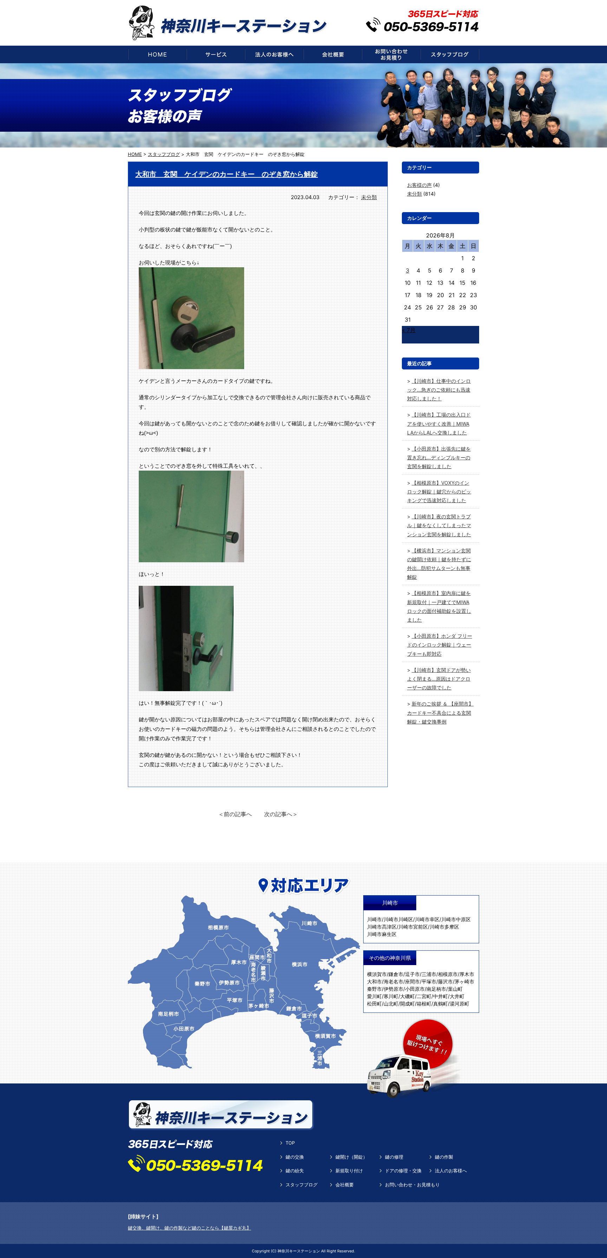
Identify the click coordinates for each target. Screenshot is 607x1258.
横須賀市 (377, 974)
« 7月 (409, 330)
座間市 (412, 981)
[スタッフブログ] (449, 54)
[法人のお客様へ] (274, 54)
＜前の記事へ (235, 814)
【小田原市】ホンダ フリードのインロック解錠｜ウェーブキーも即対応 (439, 644)
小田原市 (415, 989)
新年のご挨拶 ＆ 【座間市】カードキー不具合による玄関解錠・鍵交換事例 (440, 712)
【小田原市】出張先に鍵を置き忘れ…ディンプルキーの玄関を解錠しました (439, 457)
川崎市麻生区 (382, 934)
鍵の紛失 (295, 1170)
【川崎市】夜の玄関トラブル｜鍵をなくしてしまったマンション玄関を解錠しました (439, 525)
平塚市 (429, 981)
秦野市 (374, 989)
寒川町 (391, 996)
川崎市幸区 (427, 919)
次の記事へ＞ (281, 814)
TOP (290, 1143)
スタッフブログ (302, 1184)
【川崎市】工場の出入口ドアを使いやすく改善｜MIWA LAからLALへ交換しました (439, 423)
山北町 (391, 1004)
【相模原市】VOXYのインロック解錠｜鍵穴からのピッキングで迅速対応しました (439, 491)
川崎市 (374, 919)
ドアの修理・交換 (403, 1170)
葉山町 (455, 989)
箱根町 (424, 1004)
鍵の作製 (444, 1157)
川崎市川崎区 (398, 919)
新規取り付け (349, 1170)
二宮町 (424, 996)
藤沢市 (445, 981)
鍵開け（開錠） (351, 1157)
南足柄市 (436, 989)
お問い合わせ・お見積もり (412, 1184)
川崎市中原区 (456, 919)
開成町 (407, 1004)
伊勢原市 (393, 989)
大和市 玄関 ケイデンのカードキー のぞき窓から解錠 (226, 174)
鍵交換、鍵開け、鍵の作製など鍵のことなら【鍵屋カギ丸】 (189, 1228)
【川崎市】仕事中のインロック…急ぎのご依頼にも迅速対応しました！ (439, 389)
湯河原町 (459, 1004)
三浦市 (429, 974)
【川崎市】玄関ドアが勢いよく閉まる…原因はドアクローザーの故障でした (439, 678)
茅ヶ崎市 (464, 981)
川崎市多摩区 (444, 927)
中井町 (440, 996)
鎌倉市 (396, 974)
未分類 (369, 197)
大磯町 (407, 996)
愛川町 (374, 996)
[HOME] (157, 54)
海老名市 (393, 981)
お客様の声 (419, 185)
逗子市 (412, 974)
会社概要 (344, 1184)
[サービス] (216, 54)
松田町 (374, 1004)
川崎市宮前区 (413, 927)
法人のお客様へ (451, 1170)
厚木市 (466, 974)
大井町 (457, 996)
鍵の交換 (295, 1157)
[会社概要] (333, 54)
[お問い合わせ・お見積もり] (391, 54)
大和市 (374, 981)
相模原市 (448, 974)
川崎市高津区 (382, 927)
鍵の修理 (394, 1157)
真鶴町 (440, 1004)
